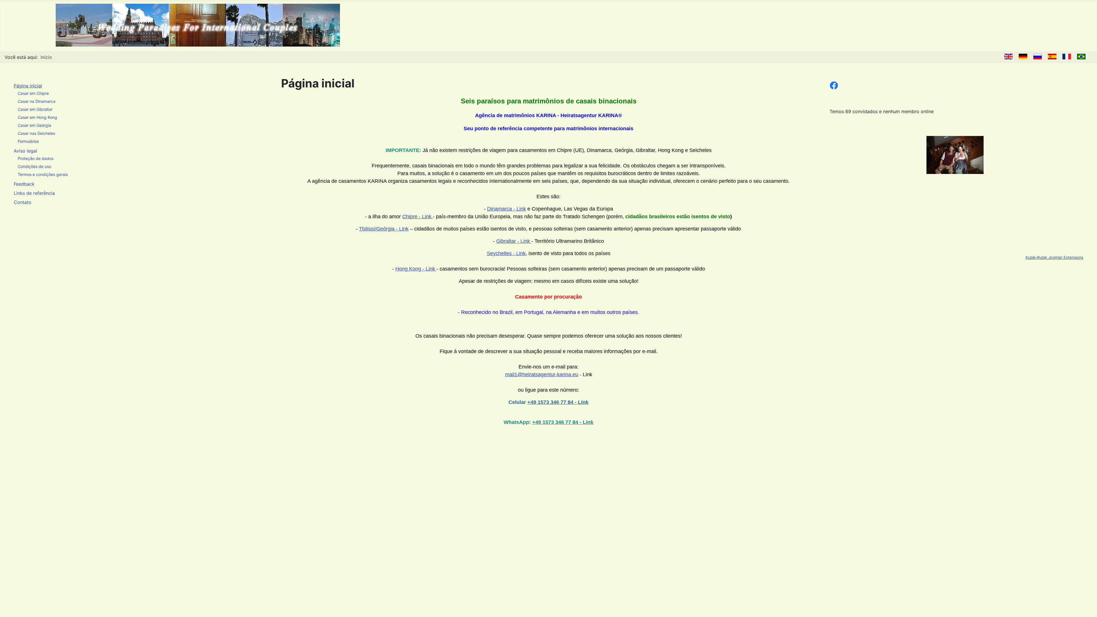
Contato (22, 202)
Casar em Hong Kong (37, 117)
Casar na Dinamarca (36, 101)
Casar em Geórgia (34, 125)
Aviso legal (25, 151)
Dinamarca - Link (506, 209)
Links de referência (34, 193)
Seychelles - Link (506, 253)
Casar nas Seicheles (36, 133)
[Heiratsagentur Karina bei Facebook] (834, 85)
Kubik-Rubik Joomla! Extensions (1054, 257)
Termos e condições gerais (43, 174)
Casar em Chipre (33, 93)
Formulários (28, 141)
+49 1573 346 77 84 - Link (562, 422)
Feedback (24, 184)
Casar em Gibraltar (35, 109)
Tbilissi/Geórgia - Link (384, 229)
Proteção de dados (35, 158)
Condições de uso (34, 166)
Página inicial (28, 86)
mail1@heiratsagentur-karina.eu (541, 374)
